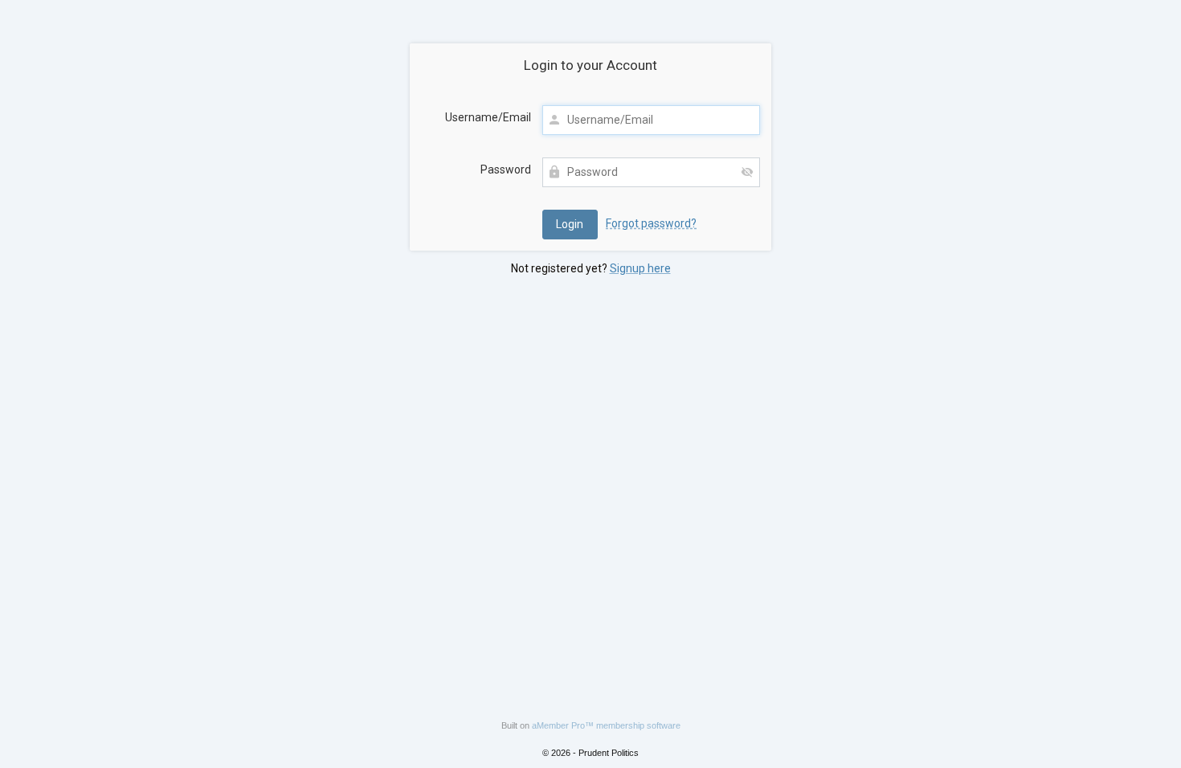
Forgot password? (651, 223)
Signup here (640, 268)
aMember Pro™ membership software (606, 725)
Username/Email (488, 117)
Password (505, 169)
